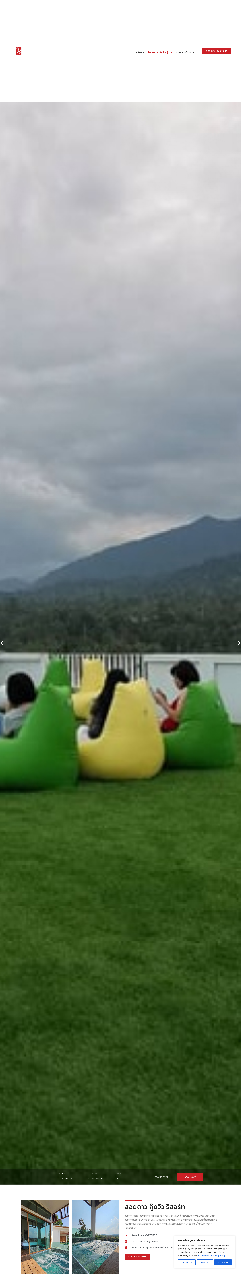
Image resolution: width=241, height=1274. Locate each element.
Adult (118, 1174)
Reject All (205, 1262)
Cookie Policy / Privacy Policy (211, 1255)
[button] (1, 643)
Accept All (223, 1262)
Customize (187, 1262)
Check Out (92, 1173)
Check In (61, 1173)
